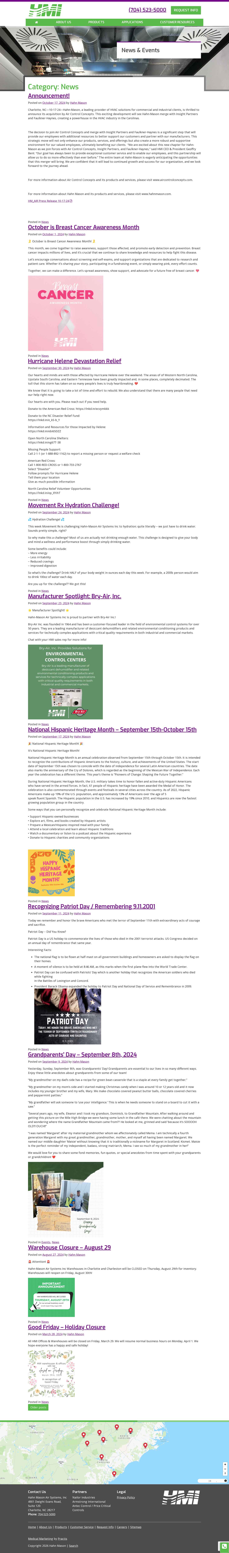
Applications (132, 22)
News (45, 222)
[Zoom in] (225, 1464)
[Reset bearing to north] (225, 1473)
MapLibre (203, 1480)
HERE (220, 1480)
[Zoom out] (225, 1469)
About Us (63, 22)
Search (73, 1546)
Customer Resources (177, 22)
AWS (214, 1480)
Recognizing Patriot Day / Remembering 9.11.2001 (91, 906)
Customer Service (82, 1527)
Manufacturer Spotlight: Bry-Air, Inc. (74, 596)
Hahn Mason (78, 103)
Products (96, 22)
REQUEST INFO (186, 10)
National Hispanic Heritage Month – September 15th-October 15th (112, 729)
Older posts (38, 1407)
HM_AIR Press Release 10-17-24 (48, 201)
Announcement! (49, 96)
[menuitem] (36, 22)
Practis (62, 1539)
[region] (114, 1453)
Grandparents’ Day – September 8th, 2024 (82, 1054)
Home (32, 1527)
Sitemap (135, 1527)
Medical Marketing (40, 1539)
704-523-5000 (46, 1514)
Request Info (105, 1527)
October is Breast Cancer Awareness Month (83, 227)
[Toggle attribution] (225, 1481)
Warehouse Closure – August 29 (69, 1247)
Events (45, 1242)
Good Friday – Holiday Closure (66, 1327)
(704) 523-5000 (147, 10)
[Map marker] (99, 1433)
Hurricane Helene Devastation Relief (74, 361)
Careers (122, 1527)
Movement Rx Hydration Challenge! (73, 505)
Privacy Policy (126, 1497)
